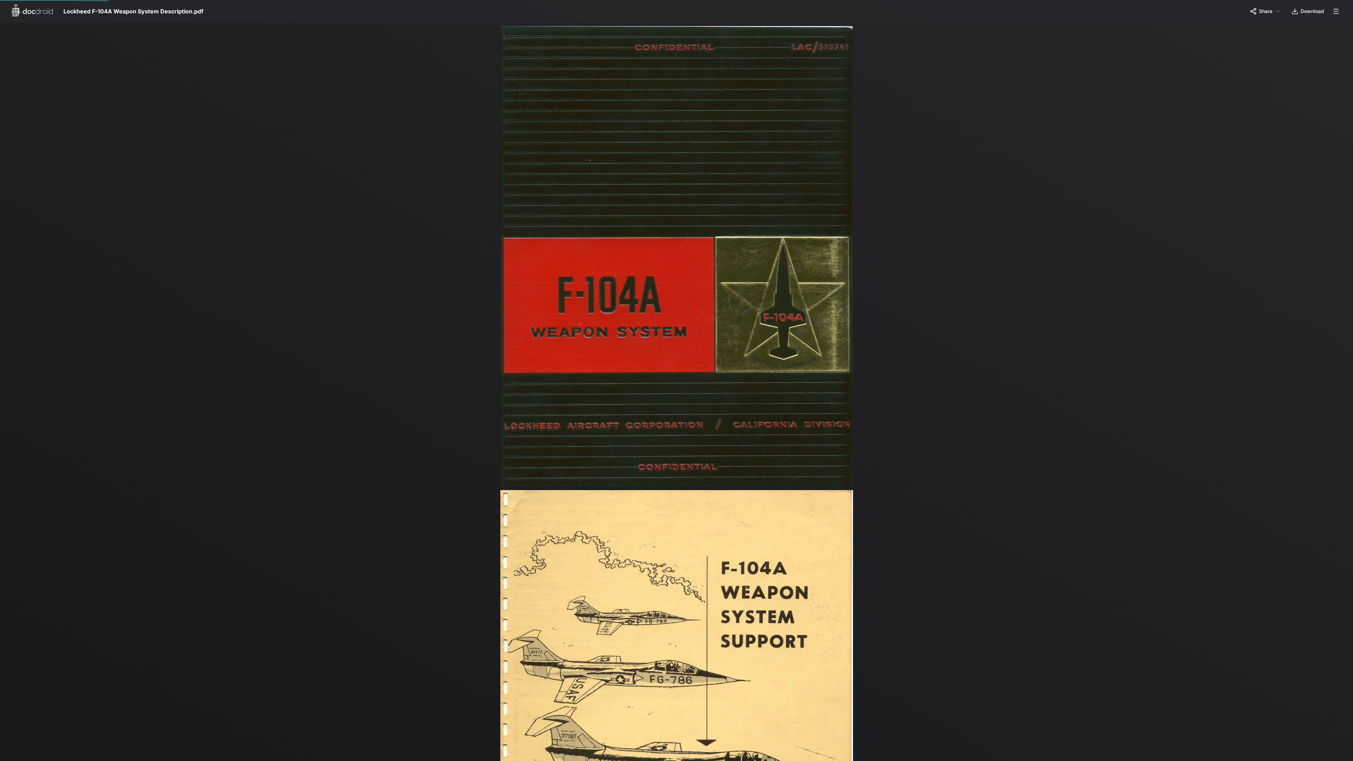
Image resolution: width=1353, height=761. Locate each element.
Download (1312, 11)
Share (1265, 11)
